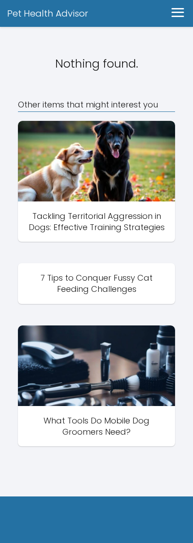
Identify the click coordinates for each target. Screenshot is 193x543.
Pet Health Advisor (47, 13)
